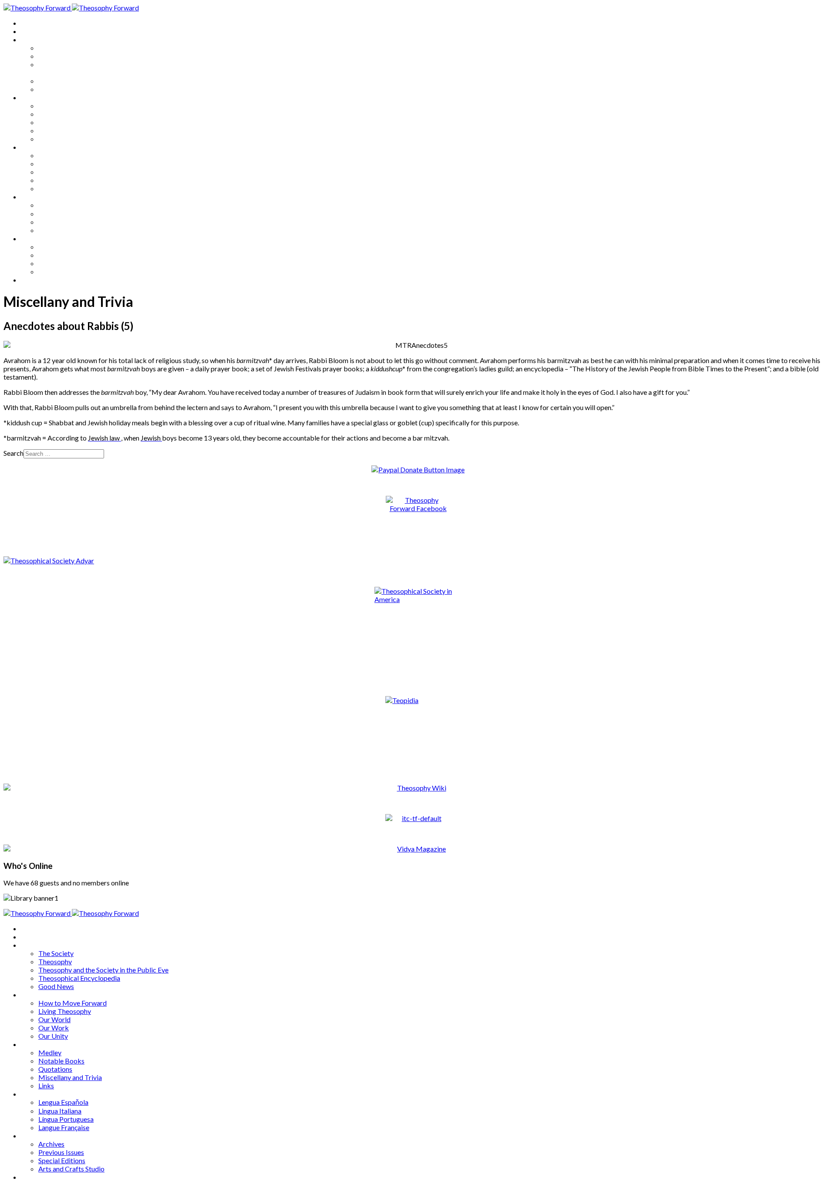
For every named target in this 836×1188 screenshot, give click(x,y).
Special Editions (61, 263)
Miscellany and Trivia (70, 180)
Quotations (55, 172)
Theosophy (55, 56)
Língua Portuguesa (66, 222)
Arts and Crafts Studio (71, 271)
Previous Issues (61, 255)
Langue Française (63, 230)
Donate (32, 280)
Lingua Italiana (59, 213)
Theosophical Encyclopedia (79, 81)
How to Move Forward (72, 105)
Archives (34, 238)
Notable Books (61, 163)
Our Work (53, 130)
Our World (54, 122)
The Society (56, 48)
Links (46, 188)
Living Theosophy (64, 114)
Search (13, 453)
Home (30, 23)
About (30, 31)
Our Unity (53, 139)
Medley (49, 155)
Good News (56, 89)
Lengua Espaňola (63, 205)
